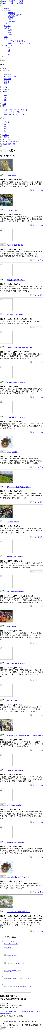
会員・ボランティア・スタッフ (20, 43)
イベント (7, 24)
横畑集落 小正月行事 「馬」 (16, 280)
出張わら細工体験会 (13, 452)
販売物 (6, 28)
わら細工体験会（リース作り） (16, 417)
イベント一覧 (9, 941)
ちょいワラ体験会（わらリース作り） (18, 877)
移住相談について (15, 15)
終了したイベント (11, 944)
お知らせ (6, 137)
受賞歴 (10, 19)
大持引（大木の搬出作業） (15, 805)
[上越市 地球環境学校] (17, 976)
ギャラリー (8, 45)
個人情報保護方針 (9, 144)
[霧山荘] (17, 953)
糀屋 (10, 30)
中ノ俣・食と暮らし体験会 (15, 770)
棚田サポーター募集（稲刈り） (16, 663)
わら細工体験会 (11, 175)
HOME (6, 8)
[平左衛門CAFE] (17, 961)
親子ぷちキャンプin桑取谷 (15, 315)
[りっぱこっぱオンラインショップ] (17, 984)
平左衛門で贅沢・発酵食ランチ (16, 556)
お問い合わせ (8, 139)
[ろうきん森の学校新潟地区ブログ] (17, 992)
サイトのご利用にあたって (13, 142)
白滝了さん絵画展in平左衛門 (15, 591)
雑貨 (10, 32)
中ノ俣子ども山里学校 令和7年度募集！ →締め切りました (25, 735)
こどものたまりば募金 (17, 41)
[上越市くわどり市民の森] (17, 969)
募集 (6, 39)
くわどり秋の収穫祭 (13, 522)
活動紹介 (7, 10)
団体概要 (11, 17)
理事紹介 (11, 21)
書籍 (10, 34)
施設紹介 (7, 26)
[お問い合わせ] (1, 5)
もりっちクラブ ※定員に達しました (18, 912)
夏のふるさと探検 (13, 700)
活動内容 (11, 13)
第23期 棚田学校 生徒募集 (15, 245)
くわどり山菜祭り (12, 210)
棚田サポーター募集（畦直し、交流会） (19, 487)
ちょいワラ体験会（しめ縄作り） (17, 382)
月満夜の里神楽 (11, 626)
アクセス (7, 56)
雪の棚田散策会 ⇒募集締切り (16, 842)
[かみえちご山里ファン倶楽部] (11, 1)
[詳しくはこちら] (36, 190)
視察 (6, 37)
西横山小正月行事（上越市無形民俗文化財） (20, 347)
